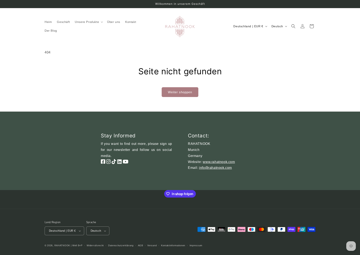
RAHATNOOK (62, 245)
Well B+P (77, 245)
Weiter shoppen (180, 92)
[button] (88, 21)
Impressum (196, 245)
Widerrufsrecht (95, 245)
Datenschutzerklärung (121, 245)
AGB (140, 245)
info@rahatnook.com (215, 167)
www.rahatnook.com (219, 162)
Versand (152, 245)
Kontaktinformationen (173, 245)
